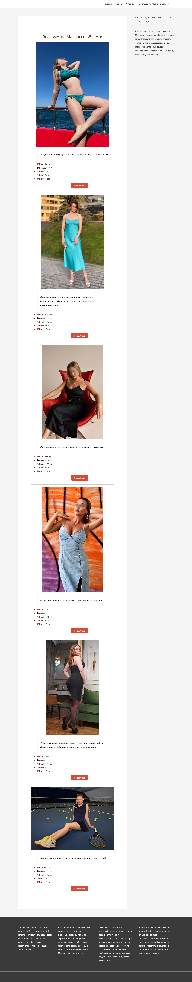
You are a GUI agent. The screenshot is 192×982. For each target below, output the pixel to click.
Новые (119, 4)
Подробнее (79, 185)
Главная (107, 4)
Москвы (32, 931)
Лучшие (130, 4)
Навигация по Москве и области (154, 4)
